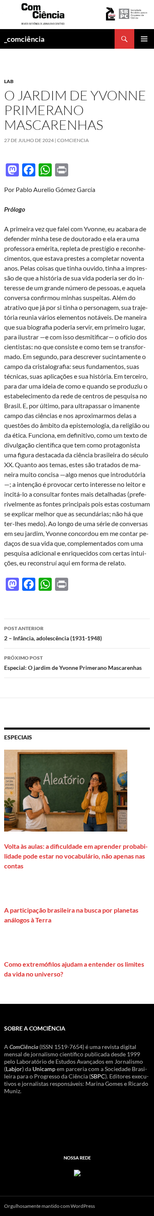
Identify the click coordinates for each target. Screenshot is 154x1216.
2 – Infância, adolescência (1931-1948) (53, 633)
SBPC (98, 1076)
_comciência (24, 38)
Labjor (14, 1068)
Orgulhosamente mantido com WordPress (49, 1206)
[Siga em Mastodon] (77, 1172)
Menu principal (144, 39)
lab (9, 81)
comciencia (73, 140)
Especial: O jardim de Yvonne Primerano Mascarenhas (73, 663)
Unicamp (43, 1068)
